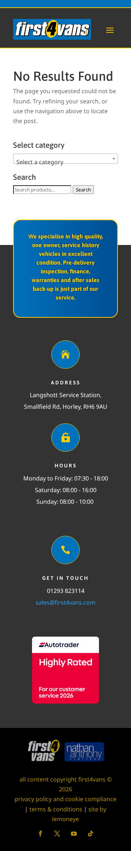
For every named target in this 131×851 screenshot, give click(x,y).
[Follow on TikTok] (90, 833)
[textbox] (65, 162)
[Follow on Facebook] (40, 833)
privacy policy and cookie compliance (65, 799)
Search (83, 189)
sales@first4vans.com (65, 602)
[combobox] (65, 159)
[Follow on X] (57, 833)
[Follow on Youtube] (74, 833)
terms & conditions (55, 809)
